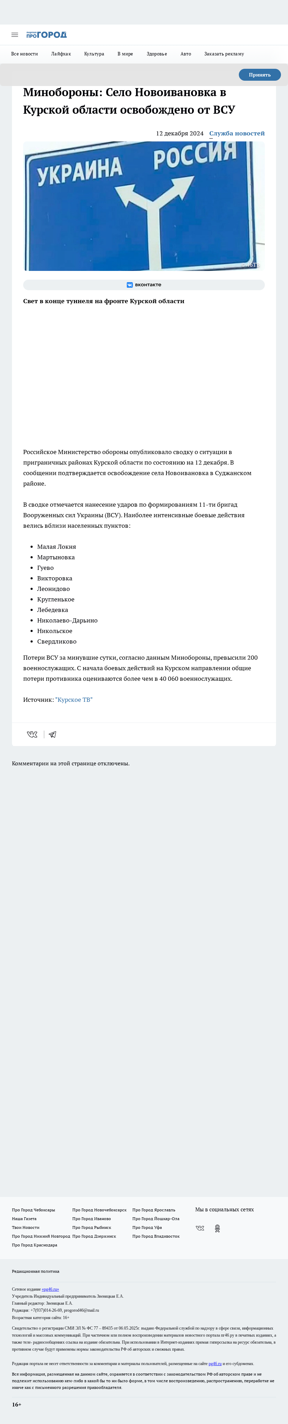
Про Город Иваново (91, 1218)
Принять (260, 75)
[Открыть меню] (14, 35)
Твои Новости (25, 1227)
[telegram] (55, 734)
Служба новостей (237, 133)
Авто (186, 54)
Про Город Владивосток (155, 1236)
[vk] (33, 734)
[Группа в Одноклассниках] (217, 1229)
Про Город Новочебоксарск (99, 1209)
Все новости (24, 54)
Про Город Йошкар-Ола (155, 1218)
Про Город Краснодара (34, 1244)
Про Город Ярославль (153, 1209)
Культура (94, 54)
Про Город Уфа (147, 1227)
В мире (125, 54)
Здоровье (157, 54)
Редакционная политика (35, 1271)
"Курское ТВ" (74, 700)
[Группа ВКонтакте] (144, 285)
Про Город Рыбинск (91, 1227)
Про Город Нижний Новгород (41, 1236)
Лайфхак (61, 54)
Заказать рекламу (224, 54)
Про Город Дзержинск (94, 1236)
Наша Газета (24, 1218)
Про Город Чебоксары (33, 1209)
